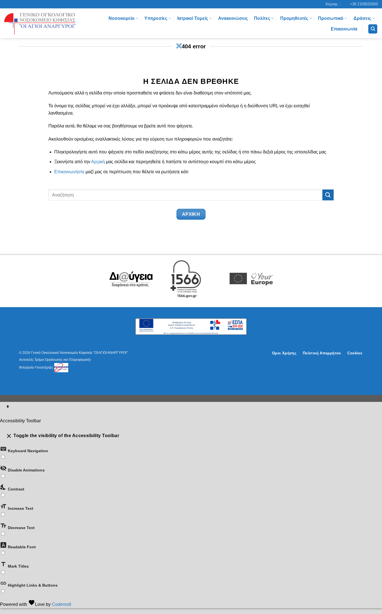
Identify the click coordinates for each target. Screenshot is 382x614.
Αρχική (98, 161)
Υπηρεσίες (155, 18)
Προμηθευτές (294, 18)
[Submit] (328, 194)
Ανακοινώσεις (233, 18)
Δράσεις (362, 18)
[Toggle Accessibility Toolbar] (7, 407)
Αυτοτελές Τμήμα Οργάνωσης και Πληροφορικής (55, 360)
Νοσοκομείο (122, 18)
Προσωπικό (330, 18)
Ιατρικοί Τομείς (192, 18)
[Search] (372, 29)
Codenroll (61, 604)
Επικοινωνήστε (69, 171)
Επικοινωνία (344, 29)
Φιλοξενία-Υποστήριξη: (36, 367)
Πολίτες (262, 18)
